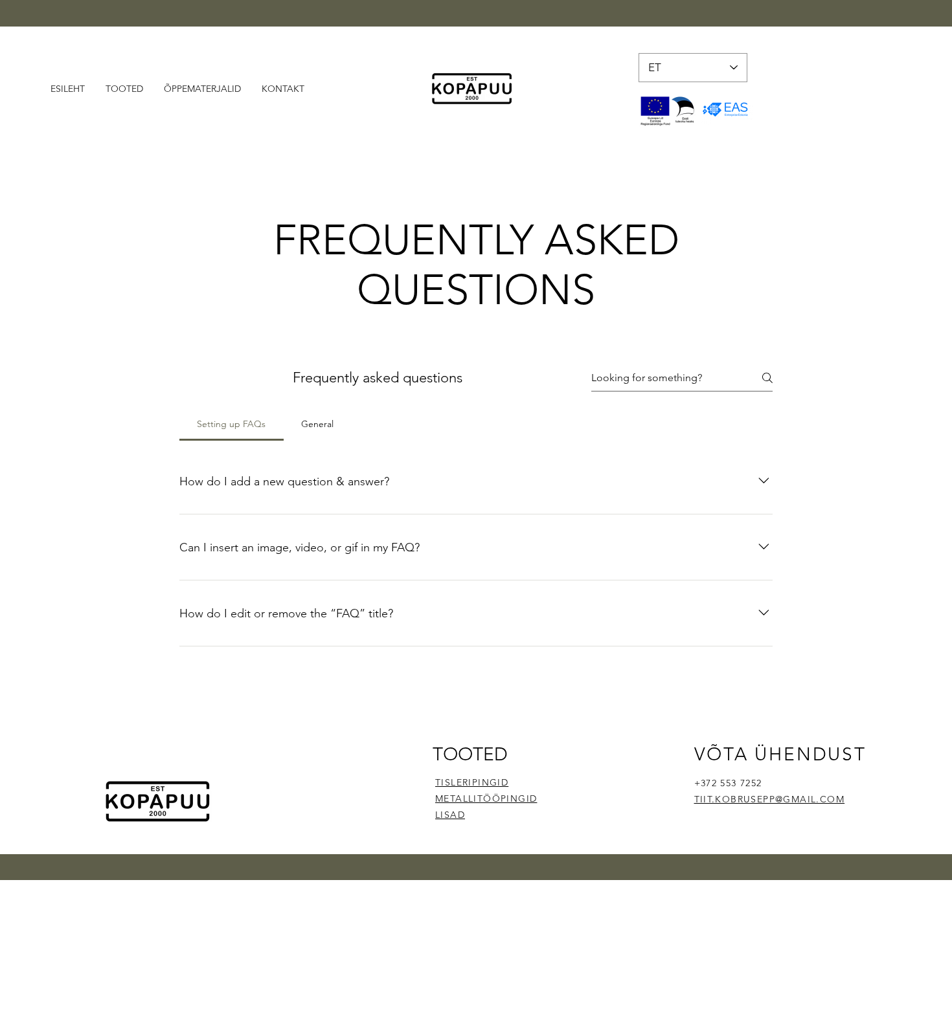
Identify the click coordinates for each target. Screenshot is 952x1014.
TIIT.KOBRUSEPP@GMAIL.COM (769, 799)
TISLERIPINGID (471, 782)
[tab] (231, 424)
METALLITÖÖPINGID (486, 798)
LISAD (450, 815)
